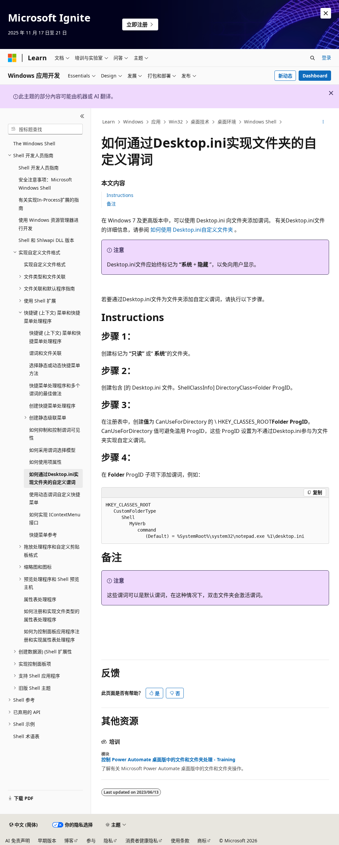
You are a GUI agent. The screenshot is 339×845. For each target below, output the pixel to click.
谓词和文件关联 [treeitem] (45, 353)
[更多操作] (323, 122)
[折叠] (82, 116)
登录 (326, 57)
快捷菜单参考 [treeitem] (43, 535)
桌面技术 (200, 121)
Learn (108, 121)
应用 (156, 121)
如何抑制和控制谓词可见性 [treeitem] (54, 434)
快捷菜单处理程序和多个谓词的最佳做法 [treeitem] (54, 389)
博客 (68, 840)
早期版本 (47, 840)
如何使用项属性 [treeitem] (45, 462)
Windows (133, 121)
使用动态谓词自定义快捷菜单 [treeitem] (54, 498)
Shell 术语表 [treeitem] (26, 736)
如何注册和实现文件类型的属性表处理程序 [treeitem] (51, 615)
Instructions (120, 195)
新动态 (285, 75)
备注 (111, 204)
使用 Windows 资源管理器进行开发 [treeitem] (48, 224)
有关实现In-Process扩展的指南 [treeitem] (49, 204)
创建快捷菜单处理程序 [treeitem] (52, 405)
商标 (202, 840)
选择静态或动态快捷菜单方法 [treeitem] (54, 369)
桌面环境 (227, 121)
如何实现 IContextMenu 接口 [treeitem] (54, 518)
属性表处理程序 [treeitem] (40, 599)
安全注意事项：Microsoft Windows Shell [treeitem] (45, 183)
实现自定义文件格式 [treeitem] (45, 264)
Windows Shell (260, 121)
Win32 (176, 121)
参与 (91, 840)
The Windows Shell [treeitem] (34, 143)
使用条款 (180, 840)
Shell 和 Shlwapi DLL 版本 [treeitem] (46, 240)
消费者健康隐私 (141, 840)
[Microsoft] (12, 58)
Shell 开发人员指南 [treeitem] (39, 167)
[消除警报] (325, 13)
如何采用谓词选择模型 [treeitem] (52, 450)
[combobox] (45, 129)
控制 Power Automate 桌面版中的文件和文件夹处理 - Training (168, 760)
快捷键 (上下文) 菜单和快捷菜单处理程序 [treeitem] (55, 337)
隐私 (108, 840)
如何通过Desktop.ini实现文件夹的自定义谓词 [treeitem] (53, 478)
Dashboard (315, 75)
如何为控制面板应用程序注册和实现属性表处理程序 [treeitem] (51, 635)
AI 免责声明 (17, 840)
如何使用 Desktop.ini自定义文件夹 (192, 229)
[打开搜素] (312, 58)
